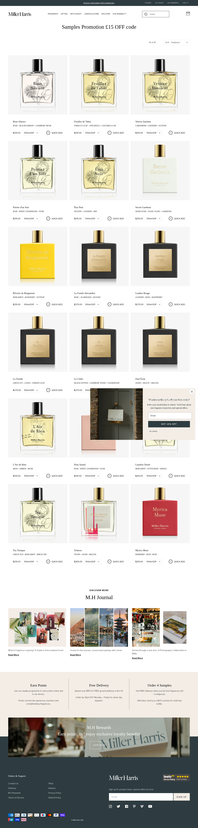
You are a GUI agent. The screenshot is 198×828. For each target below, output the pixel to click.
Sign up (182, 797)
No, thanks (153, 431)
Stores (148, 3)
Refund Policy (54, 797)
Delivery (12, 788)
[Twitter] (118, 806)
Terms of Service (16, 797)
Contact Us (13, 783)
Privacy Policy (54, 793)
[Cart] (188, 14)
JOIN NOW (99, 745)
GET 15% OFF (169, 424)
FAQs (50, 783)
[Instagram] (110, 806)
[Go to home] (19, 14)
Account (159, 3)
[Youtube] (150, 806)
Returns (51, 788)
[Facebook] (126, 806)
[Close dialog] (192, 391)
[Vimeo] (141, 806)
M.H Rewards (173, 3)
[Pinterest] (134, 806)
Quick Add (57, 133)
